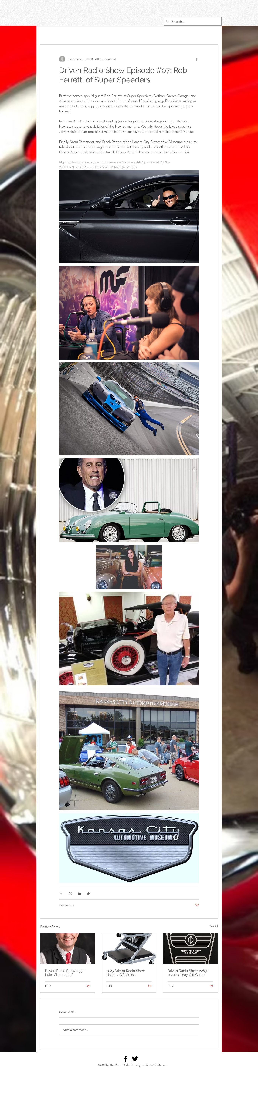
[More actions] (196, 59)
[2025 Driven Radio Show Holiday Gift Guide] (129, 948)
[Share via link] (88, 893)
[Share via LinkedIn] (79, 893)
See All (213, 926)
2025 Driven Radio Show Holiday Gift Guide (125, 973)
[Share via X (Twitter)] (70, 893)
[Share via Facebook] (61, 893)
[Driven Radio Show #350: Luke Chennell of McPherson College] (67, 948)
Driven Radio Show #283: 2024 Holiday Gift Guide (187, 973)
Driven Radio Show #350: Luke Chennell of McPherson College (65, 973)
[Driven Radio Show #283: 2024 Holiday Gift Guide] (190, 948)
